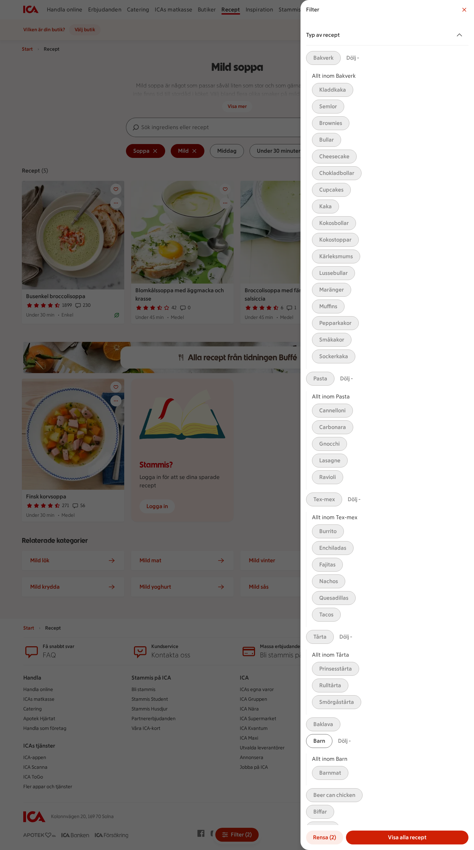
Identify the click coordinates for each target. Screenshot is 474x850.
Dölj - (352, 57)
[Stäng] (464, 10)
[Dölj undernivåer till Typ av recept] (460, 35)
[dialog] (387, 425)
